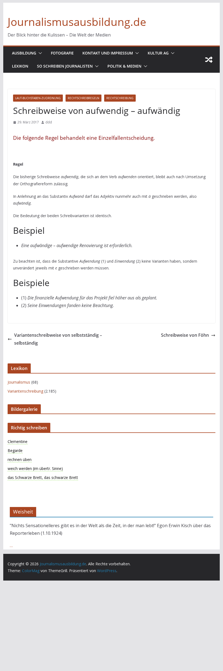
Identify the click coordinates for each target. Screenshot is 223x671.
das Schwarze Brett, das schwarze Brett (43, 477)
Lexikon (20, 66)
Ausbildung (24, 53)
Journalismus (19, 382)
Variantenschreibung (25, 391)
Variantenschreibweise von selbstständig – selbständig (58, 339)
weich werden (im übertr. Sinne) (35, 468)
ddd (48, 122)
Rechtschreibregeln (83, 98)
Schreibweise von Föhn (185, 335)
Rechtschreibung (120, 98)
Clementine (17, 441)
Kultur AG (158, 53)
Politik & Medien (124, 66)
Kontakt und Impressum (107, 53)
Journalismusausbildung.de (77, 21)
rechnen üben (20, 459)
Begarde (15, 450)
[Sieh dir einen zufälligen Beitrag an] (208, 59)
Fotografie (62, 53)
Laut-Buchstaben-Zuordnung (38, 98)
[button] (39, 53)
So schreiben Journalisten (65, 66)
